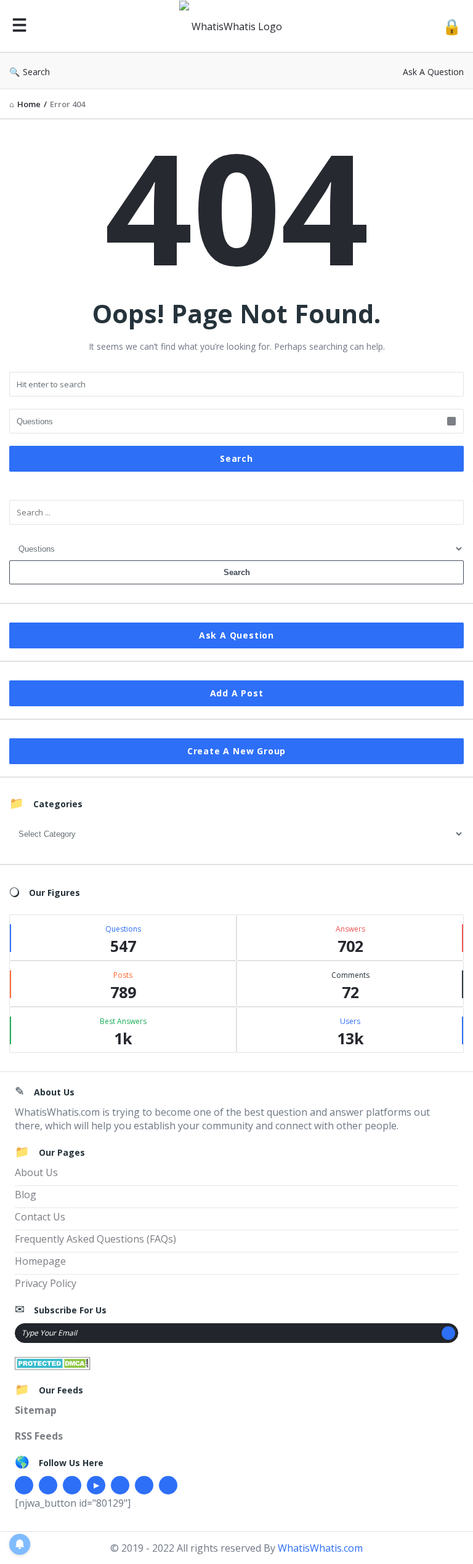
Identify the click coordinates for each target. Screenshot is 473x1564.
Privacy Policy (45, 1283)
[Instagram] (120, 1485)
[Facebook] (24, 1485)
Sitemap (36, 1410)
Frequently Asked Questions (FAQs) (95, 1239)
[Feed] (168, 1485)
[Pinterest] (144, 1485)
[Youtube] (96, 1485)
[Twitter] (48, 1485)
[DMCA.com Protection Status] (53, 1362)
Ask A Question (433, 72)
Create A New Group (236, 751)
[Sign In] (451, 26)
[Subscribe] (448, 1333)
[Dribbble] (72, 1485)
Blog (25, 1194)
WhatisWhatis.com (320, 1548)
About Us (36, 1172)
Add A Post (237, 693)
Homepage (40, 1261)
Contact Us (40, 1216)
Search (36, 72)
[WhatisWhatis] (237, 26)
